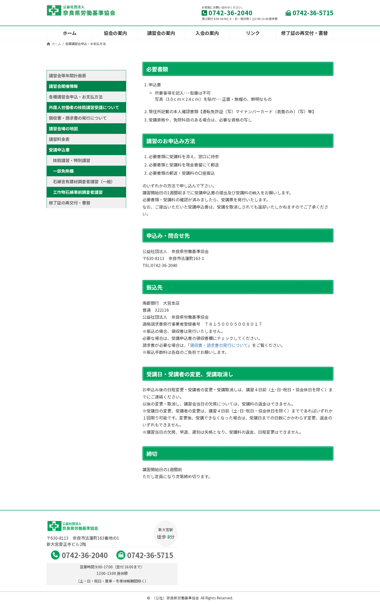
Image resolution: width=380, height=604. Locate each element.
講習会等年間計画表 (67, 75)
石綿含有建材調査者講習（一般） (83, 181)
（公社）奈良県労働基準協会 (175, 597)
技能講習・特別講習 (71, 160)
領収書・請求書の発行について (219, 345)
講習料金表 (59, 139)
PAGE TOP (367, 581)
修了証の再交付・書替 (69, 203)
